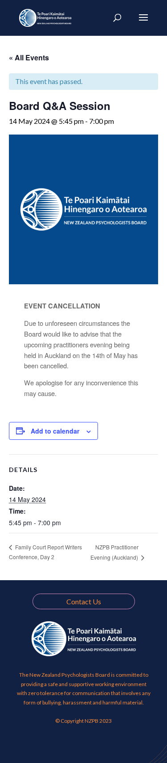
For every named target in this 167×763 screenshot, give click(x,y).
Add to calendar (55, 430)
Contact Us (83, 601)
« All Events (29, 57)
